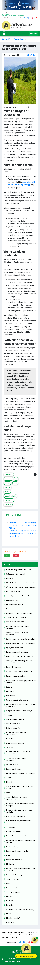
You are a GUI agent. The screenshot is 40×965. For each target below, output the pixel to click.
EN (15, 12)
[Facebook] (28, 55)
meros (7, 492)
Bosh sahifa (6, 39)
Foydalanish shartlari (9, 937)
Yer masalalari (19, 39)
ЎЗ (2, 12)
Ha (7, 555)
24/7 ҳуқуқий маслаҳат (6, 15)
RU (11, 12)
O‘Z (7, 12)
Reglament (23, 935)
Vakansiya (13, 935)
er (16, 479)
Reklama (32, 935)
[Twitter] (31, 55)
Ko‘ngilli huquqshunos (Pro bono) (14, 932)
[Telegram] (34, 55)
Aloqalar (5, 935)
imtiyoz (7, 487)
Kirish (34, 33)
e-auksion (8, 479)
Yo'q (15, 555)
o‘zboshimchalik (10, 496)
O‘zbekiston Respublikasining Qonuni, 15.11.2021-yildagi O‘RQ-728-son (22, 525)
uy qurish (8, 505)
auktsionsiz (8, 474)
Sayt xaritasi (32, 932)
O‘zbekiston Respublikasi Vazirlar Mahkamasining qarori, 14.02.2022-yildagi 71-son (22, 533)
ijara (15, 483)
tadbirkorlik (9, 500)
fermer (7, 483)
